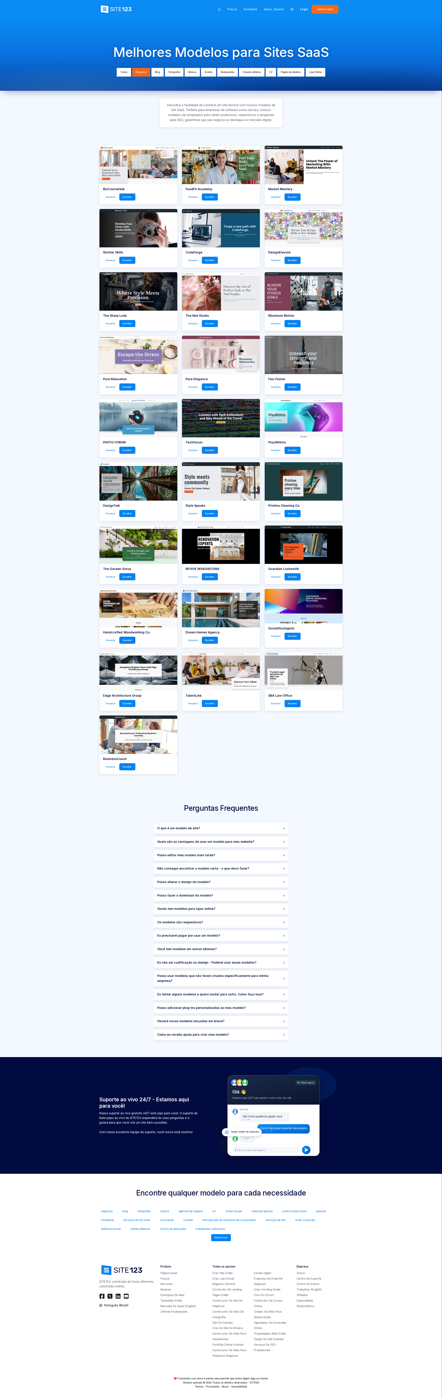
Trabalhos (309, 1289)
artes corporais (305, 1220)
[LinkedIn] (118, 1296)
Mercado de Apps (178, 1306)
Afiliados (302, 1295)
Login (304, 9)
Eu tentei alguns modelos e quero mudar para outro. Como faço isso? (210, 994)
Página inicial (168, 1273)
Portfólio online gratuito (228, 1344)
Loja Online (315, 72)
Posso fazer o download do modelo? (185, 895)
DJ (214, 1211)
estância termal (111, 1228)
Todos (123, 72)
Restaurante (227, 72)
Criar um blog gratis (267, 1289)
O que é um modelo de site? (178, 828)
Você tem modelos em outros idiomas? (187, 949)
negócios (107, 1211)
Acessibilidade (239, 1386)
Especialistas (305, 1300)
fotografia (144, 1211)
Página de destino (291, 72)
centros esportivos (294, 1211)
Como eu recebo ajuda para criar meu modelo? (193, 1034)
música (164, 1211)
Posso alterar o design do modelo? (183, 882)
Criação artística (252, 72)
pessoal (321, 1211)
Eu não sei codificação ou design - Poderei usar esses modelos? (206, 962)
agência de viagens (191, 1211)
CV (270, 72)
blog (125, 1211)
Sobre (301, 1273)
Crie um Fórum (264, 1295)
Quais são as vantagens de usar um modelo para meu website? (205, 841)
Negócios (141, 72)
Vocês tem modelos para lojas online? (186, 909)
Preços (232, 9)
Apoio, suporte (274, 9)
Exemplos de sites (172, 1295)
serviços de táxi (276, 1220)
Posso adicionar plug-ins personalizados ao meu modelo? (201, 1008)
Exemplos (250, 9)
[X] (110, 1296)
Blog (157, 72)
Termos (199, 1386)
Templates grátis (171, 1300)
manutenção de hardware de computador (229, 1220)
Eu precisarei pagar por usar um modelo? (188, 935)
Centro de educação (173, 1228)
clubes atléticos (140, 1228)
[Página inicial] (219, 9)
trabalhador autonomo (210, 1228)
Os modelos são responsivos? (180, 922)
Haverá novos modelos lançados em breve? (190, 1021)
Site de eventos (222, 1322)
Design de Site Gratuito (269, 1339)
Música (192, 72)
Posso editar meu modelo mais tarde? (186, 855)
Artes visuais (234, 1211)
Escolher (127, 197)
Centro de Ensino (308, 1284)
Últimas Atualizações (174, 1311)
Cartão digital (262, 1273)
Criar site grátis (222, 1273)
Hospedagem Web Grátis (270, 1333)
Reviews (165, 1289)
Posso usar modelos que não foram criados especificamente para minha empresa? (212, 978)
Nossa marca (305, 1306)
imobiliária (107, 1220)
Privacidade (212, 1386)
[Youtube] (126, 1296)
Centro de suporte (309, 1278)
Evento (209, 72)
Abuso (225, 1386)
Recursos (166, 1284)
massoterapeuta (262, 1211)
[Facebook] (102, 1296)
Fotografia (174, 72)
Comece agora (325, 9)
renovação (167, 1220)
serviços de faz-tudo (136, 1220)
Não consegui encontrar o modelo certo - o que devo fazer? (203, 868)
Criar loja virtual (223, 1278)
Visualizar (110, 197)
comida (188, 1220)
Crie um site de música (227, 1328)
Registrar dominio (223, 1284)
